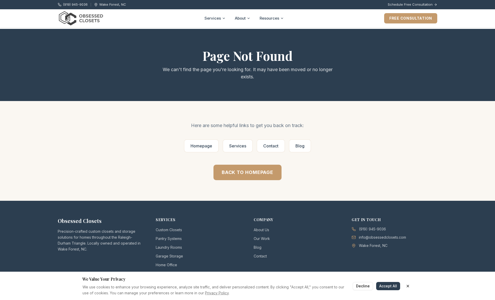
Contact (270, 145)
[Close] (407, 285)
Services (212, 18)
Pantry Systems (169, 238)
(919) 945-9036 (75, 4)
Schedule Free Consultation (410, 4)
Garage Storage (169, 256)
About (240, 18)
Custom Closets (169, 230)
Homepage (201, 145)
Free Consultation (410, 18)
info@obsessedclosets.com (382, 237)
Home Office (166, 265)
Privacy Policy (217, 292)
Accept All (388, 286)
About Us (261, 230)
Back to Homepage (247, 172)
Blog (299, 145)
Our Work (262, 238)
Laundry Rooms (169, 247)
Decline (363, 286)
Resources (269, 18)
